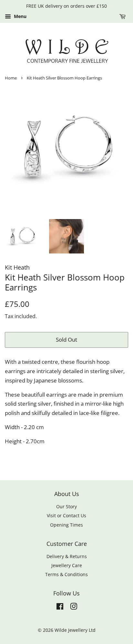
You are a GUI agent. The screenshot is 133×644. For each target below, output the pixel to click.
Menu (19, 16)
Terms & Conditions (66, 574)
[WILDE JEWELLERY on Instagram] (73, 607)
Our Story (66, 506)
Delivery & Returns (66, 556)
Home (11, 78)
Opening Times (66, 525)
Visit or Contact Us (66, 515)
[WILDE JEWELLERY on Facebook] (60, 607)
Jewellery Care (66, 565)
